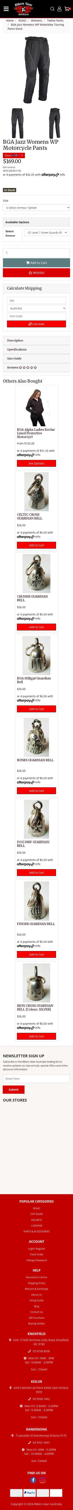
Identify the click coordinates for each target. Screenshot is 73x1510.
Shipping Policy (36, 1283)
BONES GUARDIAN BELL (35, 760)
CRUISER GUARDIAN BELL (32, 598)
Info (62, 174)
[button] (36, 272)
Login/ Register (36, 1248)
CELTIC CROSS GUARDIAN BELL (29, 516)
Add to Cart (38, 263)
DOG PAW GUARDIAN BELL (33, 844)
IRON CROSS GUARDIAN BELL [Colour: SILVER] (35, 1007)
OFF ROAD (37, 1214)
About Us (36, 1294)
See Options (36, 463)
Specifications (16, 349)
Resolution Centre (36, 1277)
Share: (8, 155)
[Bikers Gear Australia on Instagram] (42, 1480)
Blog (36, 1306)
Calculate (38, 324)
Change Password (36, 1260)
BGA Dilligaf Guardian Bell (34, 680)
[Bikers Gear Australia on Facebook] (33, 1480)
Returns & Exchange (36, 1289)
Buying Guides (36, 1323)
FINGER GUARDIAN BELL (36, 924)
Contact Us (36, 1312)
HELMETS (36, 1220)
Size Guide (14, 358)
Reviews (13, 367)
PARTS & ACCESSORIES (37, 1231)
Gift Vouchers (36, 1317)
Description (15, 340)
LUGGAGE (36, 1225)
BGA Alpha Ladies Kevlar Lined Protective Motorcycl (36, 433)
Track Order (36, 1254)
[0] (66, 8)
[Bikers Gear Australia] (21, 9)
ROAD (36, 1208)
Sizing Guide (37, 1300)
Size (5, 200)
